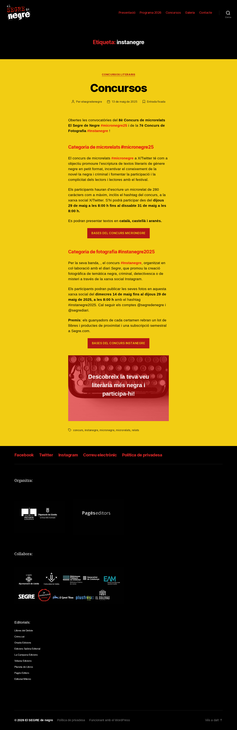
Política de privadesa (142, 454)
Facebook (24, 454)
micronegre (107, 430)
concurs (78, 430)
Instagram (68, 454)
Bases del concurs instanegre (118, 343)
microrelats (123, 430)
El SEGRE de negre (39, 720)
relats (135, 430)
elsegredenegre (91, 101)
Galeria (190, 12)
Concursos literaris (118, 74)
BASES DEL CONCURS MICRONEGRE (118, 233)
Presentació (127, 12)
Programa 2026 (150, 12)
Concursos (173, 12)
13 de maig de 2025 (124, 101)
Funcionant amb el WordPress (109, 720)
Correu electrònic (100, 454)
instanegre (91, 430)
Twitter (46, 454)
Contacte (205, 12)
